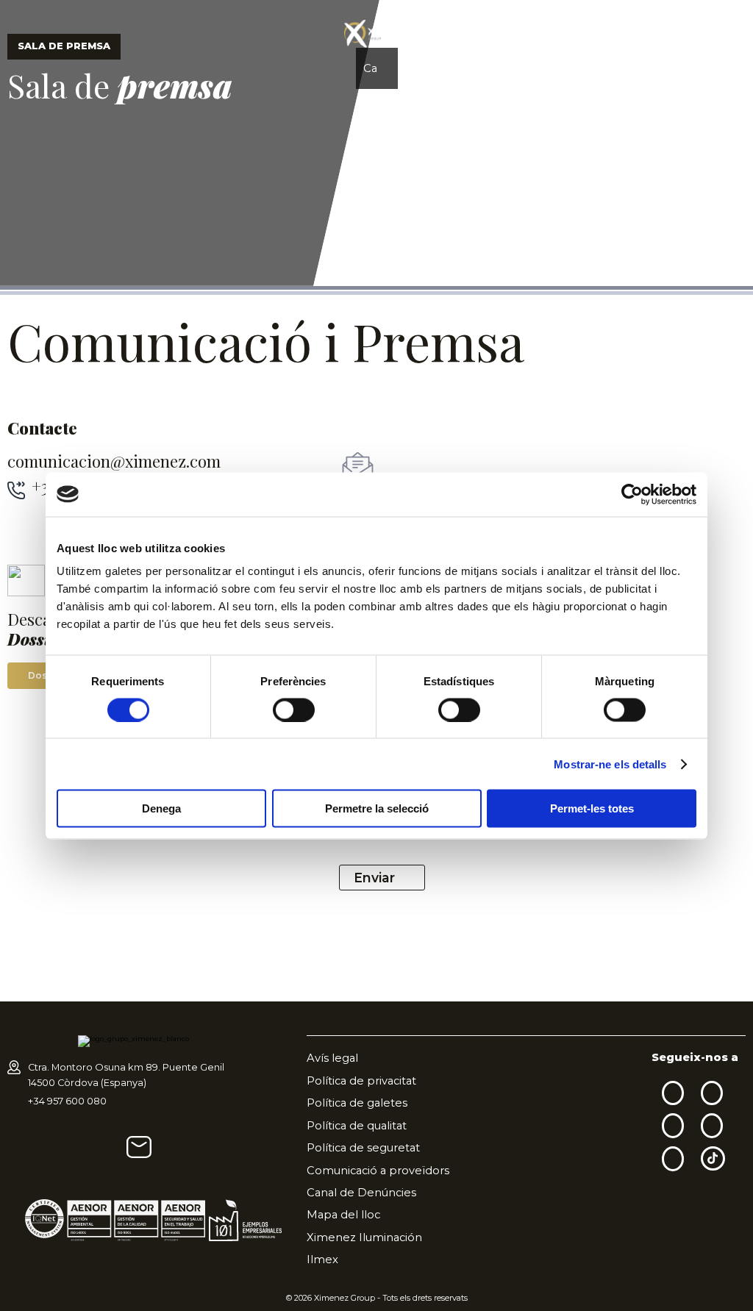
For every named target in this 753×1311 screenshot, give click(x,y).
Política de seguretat (363, 1147)
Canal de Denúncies (361, 1192)
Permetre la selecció (377, 808)
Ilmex (322, 1259)
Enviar (374, 877)
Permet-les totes (592, 808)
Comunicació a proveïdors (378, 1170)
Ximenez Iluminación (364, 1237)
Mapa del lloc (343, 1214)
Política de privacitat (361, 1080)
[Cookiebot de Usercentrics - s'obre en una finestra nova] (632, 494)
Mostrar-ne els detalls (610, 763)
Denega (161, 808)
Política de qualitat (357, 1125)
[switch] (294, 709)
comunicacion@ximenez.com (114, 461)
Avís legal (332, 1058)
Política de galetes (357, 1103)
